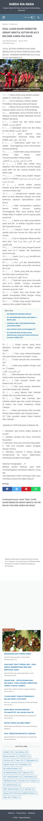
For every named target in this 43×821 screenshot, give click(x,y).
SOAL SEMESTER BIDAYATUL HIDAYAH (20, 734)
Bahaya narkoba (11, 756)
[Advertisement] (21, 604)
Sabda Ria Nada (21, 4)
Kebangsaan (31, 760)
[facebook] (7, 489)
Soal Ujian (29, 789)
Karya (19, 760)
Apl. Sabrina (22, 752)
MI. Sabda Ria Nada (12, 772)
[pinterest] (26, 489)
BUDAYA (25, 756)
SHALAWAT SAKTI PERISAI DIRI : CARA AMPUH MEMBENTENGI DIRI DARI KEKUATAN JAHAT (20, 667)
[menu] (3, 17)
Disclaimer (31, 813)
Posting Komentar (8, 43)
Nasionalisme (30, 777)
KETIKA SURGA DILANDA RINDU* (17, 723)
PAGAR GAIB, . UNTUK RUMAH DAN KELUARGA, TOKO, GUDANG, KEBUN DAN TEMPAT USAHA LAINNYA (20, 683)
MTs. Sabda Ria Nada (13, 777)
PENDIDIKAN (10, 781)
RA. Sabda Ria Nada (12, 785)
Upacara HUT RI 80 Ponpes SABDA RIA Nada (20, 793)
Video (7, 797)
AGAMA (8, 752)
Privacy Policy (21, 813)
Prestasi (34, 781)
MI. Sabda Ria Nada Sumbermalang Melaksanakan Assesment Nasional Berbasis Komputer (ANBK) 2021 (22, 335)
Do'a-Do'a (8, 760)
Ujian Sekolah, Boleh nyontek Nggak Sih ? (21, 329)
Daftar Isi (11, 813)
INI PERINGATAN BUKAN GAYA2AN (19, 314)
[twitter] (17, 489)
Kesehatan (25, 764)
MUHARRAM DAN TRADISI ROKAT (17, 654)
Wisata (16, 797)
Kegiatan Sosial (11, 764)
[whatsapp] (36, 489)
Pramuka (23, 781)
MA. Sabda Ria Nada (12, 768)
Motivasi (28, 772)
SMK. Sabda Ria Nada (13, 789)
